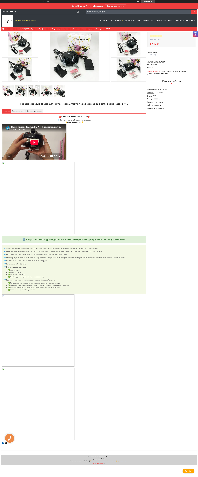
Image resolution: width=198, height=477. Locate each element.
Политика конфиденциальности (117, 461)
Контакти (145, 21)
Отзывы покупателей (115, 6)
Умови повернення (176, 21)
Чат (190, 471)
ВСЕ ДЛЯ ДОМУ (24, 29)
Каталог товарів (115, 21)
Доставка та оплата (132, 21)
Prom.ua (108, 457)
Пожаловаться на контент (98, 461)
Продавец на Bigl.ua (99, 459)
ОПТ (152, 21)
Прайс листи (190, 21)
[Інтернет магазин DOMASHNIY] (7, 20)
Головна (103, 21)
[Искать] (194, 12)
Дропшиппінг (160, 21)
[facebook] (3, 443)
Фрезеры (34, 29)
